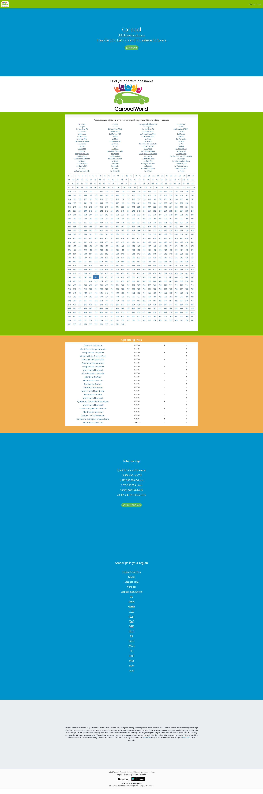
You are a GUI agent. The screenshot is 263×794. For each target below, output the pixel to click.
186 (186, 199)
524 (69, 258)
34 (78, 180)
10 (100, 176)
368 (133, 230)
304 (176, 219)
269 (117, 215)
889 (96, 316)
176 (133, 199)
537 (138, 258)
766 (80, 297)
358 (80, 230)
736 (176, 289)
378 (186, 230)
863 (85, 312)
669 (74, 281)
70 (109, 183)
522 (186, 254)
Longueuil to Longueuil (93, 352)
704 (133, 285)
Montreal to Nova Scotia (93, 391)
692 (69, 285)
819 (106, 305)
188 (69, 203)
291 (106, 219)
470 (165, 246)
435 (106, 242)
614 (165, 269)
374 (165, 230)
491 (149, 250)
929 (181, 320)
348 (154, 226)
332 (69, 226)
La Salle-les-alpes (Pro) (181, 161)
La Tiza (82, 168)
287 (85, 219)
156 (154, 195)
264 (90, 215)
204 (154, 203)
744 (90, 293)
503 (85, 254)
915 (106, 320)
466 (144, 246)
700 (112, 285)
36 (86, 180)
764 (69, 297)
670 (80, 281)
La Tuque (181, 171)
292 (112, 219)
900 (154, 316)
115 (193, 187)
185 (181, 199)
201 (138, 203)
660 (154, 277)
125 (117, 191)
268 (112, 215)
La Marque (82, 134)
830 (165, 305)
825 (138, 305)
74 (126, 183)
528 (90, 258)
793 (96, 301)
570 (186, 262)
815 (85, 305)
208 (176, 203)
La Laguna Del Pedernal (148, 124)
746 (101, 293)
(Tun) (131, 616)
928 (176, 320)
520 (176, 254)
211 (192, 203)
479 (85, 250)
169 (96, 199)
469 (160, 246)
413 (117, 238)
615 (170, 269)
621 (74, 273)
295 (128, 219)
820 (112, 305)
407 (85, 238)
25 (167, 176)
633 (138, 273)
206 (165, 203)
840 (90, 308)
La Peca (181, 146)
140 (69, 195)
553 (96, 262)
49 (144, 180)
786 (186, 297)
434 (101, 242)
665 (181, 277)
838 (80, 308)
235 (192, 207)
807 (170, 301)
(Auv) (131, 631)
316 (112, 223)
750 (122, 293)
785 (181, 297)
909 (74, 320)
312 (90, 223)
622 (80, 273)
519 (170, 254)
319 (128, 223)
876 (154, 312)
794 (101, 301)
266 (101, 215)
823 (128, 305)
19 (140, 176)
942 (122, 324)
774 (122, 297)
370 (144, 230)
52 (157, 180)
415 (128, 238)
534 (122, 258)
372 (154, 230)
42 (113, 180)
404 (69, 238)
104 (134, 187)
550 (80, 262)
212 (69, 207)
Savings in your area (131, 505)
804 (154, 301)
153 (138, 195)
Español (143, 774)
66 (91, 183)
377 (181, 230)
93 (82, 187)
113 (183, 187)
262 (80, 215)
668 (69, 281)
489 (138, 250)
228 (154, 207)
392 (133, 234)
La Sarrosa (115, 163)
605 (117, 269)
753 (138, 293)
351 (170, 226)
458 (101, 246)
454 (80, 246)
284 (69, 219)
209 (181, 203)
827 (149, 305)
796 (112, 301)
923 (149, 320)
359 (85, 230)
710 (165, 285)
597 (74, 269)
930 (186, 320)
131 (149, 191)
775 (128, 297)
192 (90, 203)
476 (69, 250)
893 (117, 316)
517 (160, 254)
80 (153, 183)
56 (175, 180)
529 (96, 258)
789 (74, 301)
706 (144, 285)
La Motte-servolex (82, 141)
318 (122, 223)
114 (188, 187)
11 (105, 176)
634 (144, 273)
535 (128, 258)
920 (133, 320)
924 (154, 320)
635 (149, 273)
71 (113, 183)
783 (170, 297)
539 (149, 258)
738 (186, 289)
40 (104, 180)
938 (101, 324)
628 (112, 273)
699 (106, 285)
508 (112, 254)
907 (192, 316)
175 (128, 199)
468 (154, 246)
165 (74, 199)
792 (90, 301)
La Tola (115, 168)
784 (176, 297)
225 (138, 207)
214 (80, 207)
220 (112, 207)
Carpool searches (131, 571)
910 (80, 320)
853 (160, 308)
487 (128, 250)
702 (122, 285)
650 (101, 277)
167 (85, 199)
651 (106, 277)
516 (154, 254)
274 (144, 215)
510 (122, 254)
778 (144, 297)
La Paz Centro (148, 146)
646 (80, 277)
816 (90, 305)
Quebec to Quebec (93, 384)
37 (91, 180)
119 (85, 191)
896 (133, 316)
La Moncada (181, 139)
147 (106, 195)
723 (106, 289)
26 (171, 176)
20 (144, 176)
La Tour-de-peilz (181, 168)
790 (80, 301)
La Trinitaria (115, 171)
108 (156, 187)
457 (96, 246)
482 (101, 250)
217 (96, 207)
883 (192, 312)
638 (165, 273)
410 (101, 238)
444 (154, 242)
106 (145, 187)
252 (154, 211)
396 (154, 234)
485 (117, 250)
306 (186, 219)
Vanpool (131, 586)
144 (90, 195)
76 (135, 183)
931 (192, 320)
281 (181, 215)
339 (106, 226)
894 (122, 316)
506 (101, 254)
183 (170, 199)
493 (160, 250)
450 (186, 242)
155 (149, 195)
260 (69, 215)
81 (157, 183)
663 (170, 277)
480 (90, 250)
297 (138, 219)
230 (165, 207)
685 (160, 281)
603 (106, 269)
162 (186, 195)
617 (181, 269)
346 (144, 226)
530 (101, 258)
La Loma (181, 126)
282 (186, 215)
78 (144, 183)
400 (176, 234)
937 (96, 324)
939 (106, 324)
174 (122, 199)
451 (192, 242)
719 (85, 289)
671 (85, 281)
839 (85, 308)
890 (101, 316)
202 (144, 203)
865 (96, 312)
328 (176, 223)
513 (138, 254)
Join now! (131, 47)
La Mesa (181, 136)
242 (101, 211)
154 (144, 195)
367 (128, 230)
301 (160, 219)
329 (181, 223)
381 (74, 234)
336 (90, 226)
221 (117, 207)
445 (160, 242)
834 (186, 305)
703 (128, 285)
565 (160, 262)
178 (144, 199)
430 (80, 242)
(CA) (131, 665)
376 (176, 230)
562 (144, 262)
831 (170, 305)
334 (80, 226)
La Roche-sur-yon (115, 159)
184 (176, 199)
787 (192, 297)
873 (138, 312)
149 (117, 195)
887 (85, 316)
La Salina (115, 161)
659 (149, 277)
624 (90, 273)
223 (128, 207)
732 (154, 289)
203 (149, 203)
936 (90, 324)
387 (106, 234)
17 (131, 176)
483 (106, 250)
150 (122, 195)
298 (144, 219)
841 (96, 308)
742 (80, 293)
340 (112, 226)
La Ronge (181, 159)
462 (122, 246)
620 (69, 273)
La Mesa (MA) (82, 139)
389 (117, 234)
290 (101, 219)
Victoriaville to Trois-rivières (93, 356)
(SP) (132, 670)
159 (170, 195)
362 (101, 230)
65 (86, 183)
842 (101, 308)
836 (69, 308)
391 (128, 234)
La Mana (181, 131)
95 (91, 187)
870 (122, 312)
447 (170, 242)
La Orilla (181, 141)
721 (96, 289)
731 (149, 289)
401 (181, 234)
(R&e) (131, 601)
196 (112, 203)
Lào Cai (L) (148, 141)
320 (133, 223)
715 (192, 285)
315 (106, 223)
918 (122, 320)
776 (133, 297)
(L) (131, 636)
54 (166, 180)
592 (176, 265)
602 (101, 269)
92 (78, 187)
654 (122, 277)
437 (117, 242)
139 (192, 191)
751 (128, 293)
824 (133, 305)
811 (192, 301)
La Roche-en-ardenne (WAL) (181, 156)
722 (101, 289)
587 (149, 265)
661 (160, 277)
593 (181, 265)
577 (96, 265)
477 (74, 250)
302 (165, 219)
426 (186, 238)
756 (154, 293)
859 (192, 308)
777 (138, 297)
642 (186, 273)
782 (165, 297)
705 (138, 285)
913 (96, 320)
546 (186, 258)
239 (85, 211)
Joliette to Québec (93, 377)
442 (144, 242)
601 (96, 269)
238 (80, 211)
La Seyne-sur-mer (148, 163)
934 (80, 324)
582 (122, 265)
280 (176, 215)
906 (186, 316)
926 (165, 320)
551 (85, 262)
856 (176, 308)
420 (154, 238)
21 (149, 176)
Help (110, 772)
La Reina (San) (181, 154)
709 (160, 285)
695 (85, 285)
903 (170, 316)
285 (74, 219)
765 (74, 297)
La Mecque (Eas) (148, 136)
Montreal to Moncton (93, 380)
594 (186, 265)
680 (133, 281)
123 (106, 191)
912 (90, 320)
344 (133, 226)
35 (82, 180)
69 (104, 183)
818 (101, 305)
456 (90, 246)
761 (181, 293)
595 (192, 265)
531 (106, 258)
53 (162, 180)
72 (117, 183)
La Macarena (115, 131)
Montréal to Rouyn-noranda (93, 349)
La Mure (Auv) (115, 141)
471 (170, 246)
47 (135, 180)
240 (90, 211)
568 (176, 262)
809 (181, 301)
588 (154, 265)
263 (85, 215)
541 (160, 258)
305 (181, 219)
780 (154, 297)
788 (69, 301)
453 (74, 246)
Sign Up (252, 4)
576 (90, 265)
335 (85, 226)
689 (181, 281)
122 (101, 191)
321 (138, 223)
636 (154, 273)
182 (165, 199)
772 (112, 297)
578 (101, 265)
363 (106, 230)
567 (170, 262)
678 (122, 281)
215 (85, 207)
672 (90, 281)
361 (96, 230)
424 (176, 238)
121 (96, 191)
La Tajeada (148, 166)
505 (96, 254)
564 (154, 262)
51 (153, 180)
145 (96, 195)
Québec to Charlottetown (93, 415)
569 (181, 262)
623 (85, 273)
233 (181, 207)
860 (69, 312)
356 (69, 230)
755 (149, 293)
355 (192, 226)
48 (139, 180)
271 (128, 215)
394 (144, 234)
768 (90, 297)
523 (192, 254)
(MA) (131, 626)
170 (101, 199)
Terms (115, 772)
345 (138, 226)
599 (85, 269)
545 (181, 258)
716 (69, 289)
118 (80, 191)
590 (165, 265)
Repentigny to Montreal (93, 363)
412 (112, 238)
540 (154, 258)
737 (181, 289)
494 (165, 250)
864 (90, 312)
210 (186, 203)
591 (170, 265)
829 (160, 305)
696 (90, 285)
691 (192, 281)
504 (90, 254)
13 (114, 176)
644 (69, 277)
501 (74, 254)
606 (122, 269)
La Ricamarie (82, 156)
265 (96, 215)
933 (74, 324)
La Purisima (181, 151)
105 (140, 187)
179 (149, 199)
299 (149, 219)
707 (149, 285)
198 (122, 203)
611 (149, 269)
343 (128, 226)
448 (176, 242)
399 (170, 234)
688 (176, 281)
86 (179, 183)
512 (133, 254)
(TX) (132, 611)
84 (170, 183)
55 (170, 180)
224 (133, 207)
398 (165, 234)
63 (78, 183)
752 (133, 293)
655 (128, 277)
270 (122, 215)
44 (122, 180)
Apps (153, 772)
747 (106, 293)
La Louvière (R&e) (115, 129)
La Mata (115, 136)
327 (170, 223)
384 (90, 234)
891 (106, 316)
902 (165, 316)
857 (181, 308)
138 (186, 191)
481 (96, 250)
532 (112, 258)
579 (106, 265)
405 (74, 238)
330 (186, 223)
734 (165, 289)
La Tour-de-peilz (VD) (82, 171)
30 (189, 176)
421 (160, 238)
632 (133, 273)
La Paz (181, 144)
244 (112, 211)
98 (104, 187)
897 (138, 316)
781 (160, 297)
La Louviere (82, 131)
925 (160, 320)
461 (117, 246)
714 (186, 285)
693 (74, 285)
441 (138, 242)
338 (101, 226)
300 (154, 219)
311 (85, 223)
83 (166, 183)
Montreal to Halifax (93, 394)
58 (184, 180)
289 (96, 219)
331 (192, 223)
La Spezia (115, 166)
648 (90, 277)
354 (186, 226)
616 (176, 269)
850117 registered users (131, 34)
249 (138, 211)
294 (122, 219)
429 (74, 242)
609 (138, 269)
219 (106, 207)
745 (96, 293)
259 (192, 211)
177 (138, 199)
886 (80, 316)
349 (160, 226)
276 (154, 215)
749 (117, 293)
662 (165, 277)
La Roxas (82, 161)
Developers (145, 772)
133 (160, 191)
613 (160, 269)
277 (160, 215)
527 (85, 258)
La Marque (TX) (115, 134)
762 (186, 293)
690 (186, 281)
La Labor (115, 124)
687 (170, 281)
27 (175, 176)
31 (193, 176)
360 (90, 230)
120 (90, 191)
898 (144, 316)
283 (192, 215)
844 (112, 308)
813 (74, 305)
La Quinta (115, 154)
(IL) (131, 650)
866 (101, 312)
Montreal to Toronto (93, 387)
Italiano (135, 774)
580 (112, 265)
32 (69, 180)
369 (138, 230)
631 (128, 273)
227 (149, 207)
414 (122, 238)
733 (160, 289)
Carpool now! (132, 581)
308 (69, 223)
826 (144, 305)
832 (176, 305)
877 (160, 312)
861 (74, 312)
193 (96, 203)
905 (181, 316)
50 (148, 180)
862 (80, 312)
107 (150, 187)
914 (101, 320)
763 (192, 293)
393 (138, 234)
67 (95, 183)
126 (122, 191)
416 (133, 238)
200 (133, 203)
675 (106, 281)
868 (112, 312)
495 (170, 250)
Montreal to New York (93, 370)
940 (112, 324)
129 (138, 191)
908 (69, 320)
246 (122, 211)
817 (96, 305)
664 (176, 277)
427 (192, 238)
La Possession (181, 149)
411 (106, 238)
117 (74, 191)
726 (122, 289)
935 (85, 324)
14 (118, 176)
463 (128, 246)
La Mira (115, 139)
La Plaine (115, 149)
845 (117, 308)
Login (259, 4)
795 (106, 301)
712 (176, 285)
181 (160, 199)
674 (101, 281)
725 (117, 289)
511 (128, 254)
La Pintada (82, 149)
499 (192, 250)
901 (160, 316)
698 (101, 285)
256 (176, 211)
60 (192, 180)
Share (136, 772)
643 (192, 273)
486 (122, 250)
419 (149, 238)
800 (133, 301)
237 (74, 211)
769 (96, 297)
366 (122, 230)
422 (165, 238)
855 (170, 308)
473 (181, 246)
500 (69, 254)
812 (69, 305)
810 (186, 301)
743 (85, 293)
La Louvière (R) (82, 129)
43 (117, 180)
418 (144, 238)
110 (167, 187)
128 (133, 191)
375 (170, 230)
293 (117, 219)
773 (117, 297)
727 (128, 289)
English (119, 774)
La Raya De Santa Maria (148, 154)
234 (186, 207)
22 (153, 176)
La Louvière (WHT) (181, 129)
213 (74, 207)
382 (80, 234)
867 (106, 312)
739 (192, 289)
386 (101, 234)
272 (133, 215)
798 (122, 301)
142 (80, 195)
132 (154, 191)
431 (85, 242)
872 (133, 312)
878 (165, 312)
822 (122, 305)
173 (117, 199)
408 (90, 238)
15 (122, 176)
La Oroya (114, 144)
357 (74, 230)
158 (165, 195)
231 (170, 207)
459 (106, 246)
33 (73, 180)
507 (106, 254)
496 (176, 250)
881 (181, 312)
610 (144, 269)
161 (181, 195)
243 (106, 211)
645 (74, 277)
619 (192, 269)
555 (106, 262)
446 (165, 242)
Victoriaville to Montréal (93, 373)
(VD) (131, 660)
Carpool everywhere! (131, 591)
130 (144, 191)
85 (175, 183)
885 (74, 316)
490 (144, 250)
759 (170, 293)
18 (136, 176)
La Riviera (148, 156)
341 (117, 226)
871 (128, 312)
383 (85, 234)
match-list (185, 738)
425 (181, 238)
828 (154, 305)
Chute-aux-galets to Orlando (93, 408)
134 (165, 191)
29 (184, 176)
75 (131, 183)
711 (170, 285)
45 (126, 180)
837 (74, 308)
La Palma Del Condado (148, 144)
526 (80, 258)
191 (85, 203)
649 (96, 277)
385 (96, 234)
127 (128, 191)
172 (112, 199)
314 (101, 223)
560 (133, 262)
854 (165, 308)
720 (90, 289)
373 (160, 230)
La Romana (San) (148, 159)
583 (128, 265)
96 (95, 187)
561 (138, 262)
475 (192, 246)
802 (144, 301)
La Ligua (82, 126)
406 (80, 238)
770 (101, 297)
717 (74, 289)
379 (192, 230)
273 (138, 215)
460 (112, 246)
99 (109, 187)
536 (133, 258)
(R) (131, 596)
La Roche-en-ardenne (82, 159)
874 (144, 312)
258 (186, 211)
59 (188, 180)
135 (170, 191)
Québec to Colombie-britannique (92, 401)
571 (192, 262)
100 (113, 187)
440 (133, 242)
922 (144, 320)
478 (80, 250)
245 (117, 211)
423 (170, 238)
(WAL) (132, 645)
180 (154, 199)
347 (149, 226)
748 (112, 293)
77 (139, 183)
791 (85, 301)
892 (112, 316)
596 (69, 269)
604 (112, 269)
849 (138, 308)
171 (106, 199)
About (122, 772)
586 (144, 265)
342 (122, 226)
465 (138, 246)
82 (162, 183)
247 (128, 211)
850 (144, 308)
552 (90, 262)
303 (170, 219)
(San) (131, 640)
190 (80, 203)
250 (144, 211)
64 (82, 183)
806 (165, 301)
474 (186, 246)
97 (100, 187)
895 (128, 316)
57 (179, 180)
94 (86, 187)
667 (192, 277)
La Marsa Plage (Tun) (148, 134)
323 (149, 223)
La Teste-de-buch (181, 166)
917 (117, 320)
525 (74, 258)
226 (144, 207)
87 (184, 183)
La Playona (148, 149)
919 (128, 320)
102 (124, 187)
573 (74, 265)
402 (186, 234)
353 (181, 226)
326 (165, 223)
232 (176, 207)
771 (106, 297)
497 (181, 250)
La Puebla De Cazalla (115, 151)
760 (176, 293)
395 (149, 234)
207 (170, 203)
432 (90, 242)
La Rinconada (115, 156)
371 (149, 230)
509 (117, 254)
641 (181, 273)
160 (176, 195)
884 (69, 316)
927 (170, 320)
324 (154, 223)
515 (149, 254)
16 (127, 176)
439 (128, 242)
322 (144, 223)
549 (74, 262)
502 (80, 254)
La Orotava (82, 144)
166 (80, 199)
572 (69, 265)
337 (96, 226)
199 (128, 203)
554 (101, 262)
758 (165, 293)
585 (138, 265)
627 (106, 273)
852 (154, 308)
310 (80, 223)
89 (192, 183)
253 (160, 211)
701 (117, 285)
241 (96, 211)
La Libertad (181, 124)
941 (117, 324)
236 (69, 211)
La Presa (82, 151)
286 (80, 219)
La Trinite (148, 171)
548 (69, 262)
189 (74, 203)
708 (154, 285)
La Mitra (148, 139)
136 (176, 191)
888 (90, 316)
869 (117, 312)
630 (122, 273)
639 (170, 273)
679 (128, 281)
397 (160, 234)
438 (122, 242)
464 (133, 246)
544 (176, 258)
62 (73, 183)
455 (85, 246)
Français (127, 774)
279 (170, 215)
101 (118, 187)
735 (170, 289)
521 (181, 254)
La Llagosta (148, 126)
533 (117, 258)
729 (138, 289)
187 (192, 199)
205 (160, 203)
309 (74, 223)
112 (177, 187)
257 (181, 211)
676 (112, 281)
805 (160, 301)
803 (149, 301)
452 (69, 246)
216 (90, 207)
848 (133, 308)
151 (128, 195)
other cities (147, 738)
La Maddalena (148, 131)
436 (112, 242)
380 (69, 234)
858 (186, 308)
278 (165, 215)
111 (172, 187)
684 (154, 281)
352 (176, 226)
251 (149, 211)
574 (80, 265)
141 (74, 195)
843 (106, 308)
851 (149, 308)
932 (69, 324)
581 (117, 265)
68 (100, 183)
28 (180, 176)
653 (117, 277)
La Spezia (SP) (82, 166)
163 (192, 195)
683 (149, 281)
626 (101, 273)
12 (109, 176)
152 (133, 195)
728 (133, 289)
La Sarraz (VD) (82, 163)
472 (176, 246)
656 (133, 277)
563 (149, 262)
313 (96, 223)
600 (90, 269)
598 (80, 269)
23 (158, 176)
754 (144, 293)
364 (112, 230)
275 (149, 215)
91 (73, 187)
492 (154, 250)
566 (165, 262)
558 (122, 262)
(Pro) (131, 655)
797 (117, 301)
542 (165, 258)
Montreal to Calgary (93, 345)
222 (122, 207)
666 (186, 277)
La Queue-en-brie (82, 154)
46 (131, 180)
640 (176, 273)
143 (85, 195)
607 (128, 269)
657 (138, 277)
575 (85, 265)
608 (133, 269)
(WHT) (131, 606)
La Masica (181, 134)
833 (181, 305)
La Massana (82, 136)
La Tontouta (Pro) (148, 168)
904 (176, 316)
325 (160, 223)
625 (96, 273)
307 (192, 219)
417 (138, 238)
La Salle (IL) (148, 161)
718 (80, 289)
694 (80, 285)
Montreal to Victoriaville (93, 359)
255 (170, 211)
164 (69, 199)
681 (138, 281)
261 (74, 215)
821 (117, 305)
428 (69, 242)
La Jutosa (81, 124)
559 (128, 262)
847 (128, 308)
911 (85, 320)
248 (133, 211)
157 (160, 195)
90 (69, 187)
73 (122, 183)
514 (144, 254)
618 (186, 269)
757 (160, 293)
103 (129, 187)
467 (149, 246)
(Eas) (131, 621)
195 (106, 203)
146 (101, 195)
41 (109, 180)
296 (133, 219)
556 (112, 262)
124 (112, 191)
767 (85, 297)
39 (100, 180)
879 (170, 312)
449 (181, 242)
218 (101, 207)
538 (144, 258)
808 (176, 301)
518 (165, 254)
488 (133, 250)
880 (176, 312)
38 (95, 180)
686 (165, 281)
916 (112, 320)
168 (90, 199)
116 (69, 191)
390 (122, 234)
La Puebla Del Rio (148, 151)
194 (101, 203)
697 (96, 285)
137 (181, 191)
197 (117, 203)
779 (149, 297)
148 (112, 195)
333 (74, 226)
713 (181, 285)
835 (192, 305)
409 (96, 238)
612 (154, 269)
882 (186, 312)
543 (170, 258)
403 (192, 234)
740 (69, 293)
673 (96, 281)
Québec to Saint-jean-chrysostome (93, 419)
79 (148, 183)
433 (96, 242)
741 (74, 293)
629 (117, 273)
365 (117, 230)
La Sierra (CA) (181, 163)
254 (165, 211)
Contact (129, 772)
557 (117, 262)
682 (144, 281)
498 (186, 250)
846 (122, 308)
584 (133, 265)
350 (165, 226)
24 (162, 176)
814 (80, 305)
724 (112, 289)
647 (85, 277)
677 (117, 281)
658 (144, 277)
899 (149, 316)
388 (112, 234)
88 (188, 183)
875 (149, 312)
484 (112, 250)
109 (161, 187)
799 (128, 301)
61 (69, 183)
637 (160, 273)
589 (160, 265)
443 (149, 242)
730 (144, 289)
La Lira (115, 126)
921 (138, 320)
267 (106, 215)
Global (131, 576)
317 (117, 223)
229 (160, 207)
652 (112, 277)
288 (90, 219)
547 (192, 258)
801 (138, 301)
